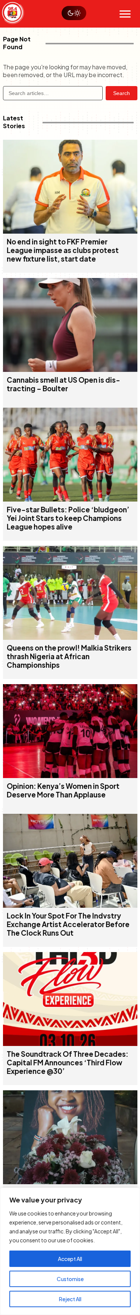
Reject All (70, 1299)
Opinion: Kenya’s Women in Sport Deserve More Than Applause (63, 790)
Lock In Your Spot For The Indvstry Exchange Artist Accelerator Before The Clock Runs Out (68, 924)
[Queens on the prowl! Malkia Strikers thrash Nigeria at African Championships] (70, 637)
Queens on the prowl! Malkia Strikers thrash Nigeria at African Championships (69, 656)
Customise (70, 1279)
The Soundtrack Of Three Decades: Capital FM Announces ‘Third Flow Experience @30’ (67, 1062)
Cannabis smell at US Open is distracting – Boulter (63, 384)
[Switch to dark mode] (74, 13)
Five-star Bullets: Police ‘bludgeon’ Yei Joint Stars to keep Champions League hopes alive (68, 518)
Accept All (70, 1258)
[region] (70, 1251)
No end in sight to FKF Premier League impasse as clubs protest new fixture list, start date (63, 250)
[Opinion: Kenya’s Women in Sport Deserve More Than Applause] (70, 776)
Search (121, 93)
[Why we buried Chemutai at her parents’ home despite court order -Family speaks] (70, 1182)
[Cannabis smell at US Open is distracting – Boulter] (70, 369)
